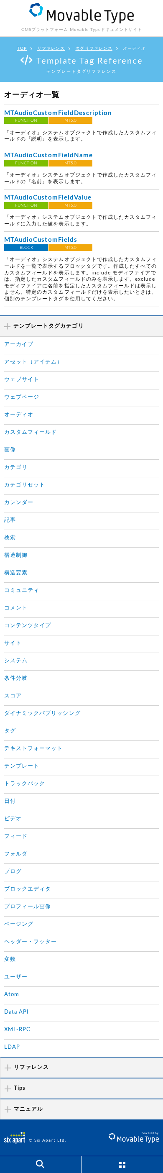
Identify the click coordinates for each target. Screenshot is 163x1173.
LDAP (12, 1047)
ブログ (13, 871)
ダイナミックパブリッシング (42, 713)
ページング (18, 924)
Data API (16, 1012)
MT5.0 (70, 120)
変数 (10, 959)
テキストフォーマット (33, 748)
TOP (22, 48)
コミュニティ (21, 590)
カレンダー (18, 502)
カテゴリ (16, 467)
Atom (11, 994)
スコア (13, 696)
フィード (16, 836)
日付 (10, 801)
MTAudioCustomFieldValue (48, 198)
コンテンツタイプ (27, 625)
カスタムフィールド (30, 432)
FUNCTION (26, 120)
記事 (10, 520)
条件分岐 (16, 678)
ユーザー (16, 977)
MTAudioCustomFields (40, 240)
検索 (10, 537)
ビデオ (13, 819)
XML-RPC (17, 1029)
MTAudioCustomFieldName (48, 155)
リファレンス (51, 48)
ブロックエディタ (27, 889)
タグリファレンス (93, 48)
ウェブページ (21, 397)
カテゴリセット (24, 485)
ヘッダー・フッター (30, 942)
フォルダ (16, 854)
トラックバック (24, 783)
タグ (10, 731)
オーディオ (18, 414)
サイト (13, 643)
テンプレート (21, 766)
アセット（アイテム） (33, 362)
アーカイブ (18, 344)
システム (16, 660)
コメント (16, 608)
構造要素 (16, 573)
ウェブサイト (21, 379)
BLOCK (26, 248)
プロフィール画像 (27, 906)
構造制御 (16, 555)
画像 (10, 450)
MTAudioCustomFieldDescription (58, 113)
